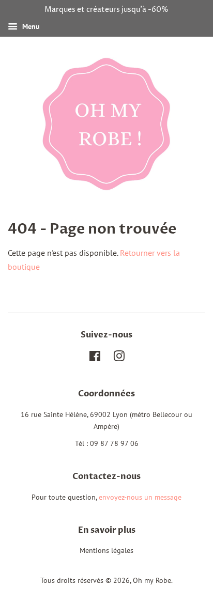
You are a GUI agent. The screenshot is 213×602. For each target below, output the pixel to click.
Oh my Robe (152, 580)
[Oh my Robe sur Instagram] (119, 358)
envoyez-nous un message (140, 497)
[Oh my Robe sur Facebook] (95, 358)
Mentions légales (106, 550)
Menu (30, 26)
